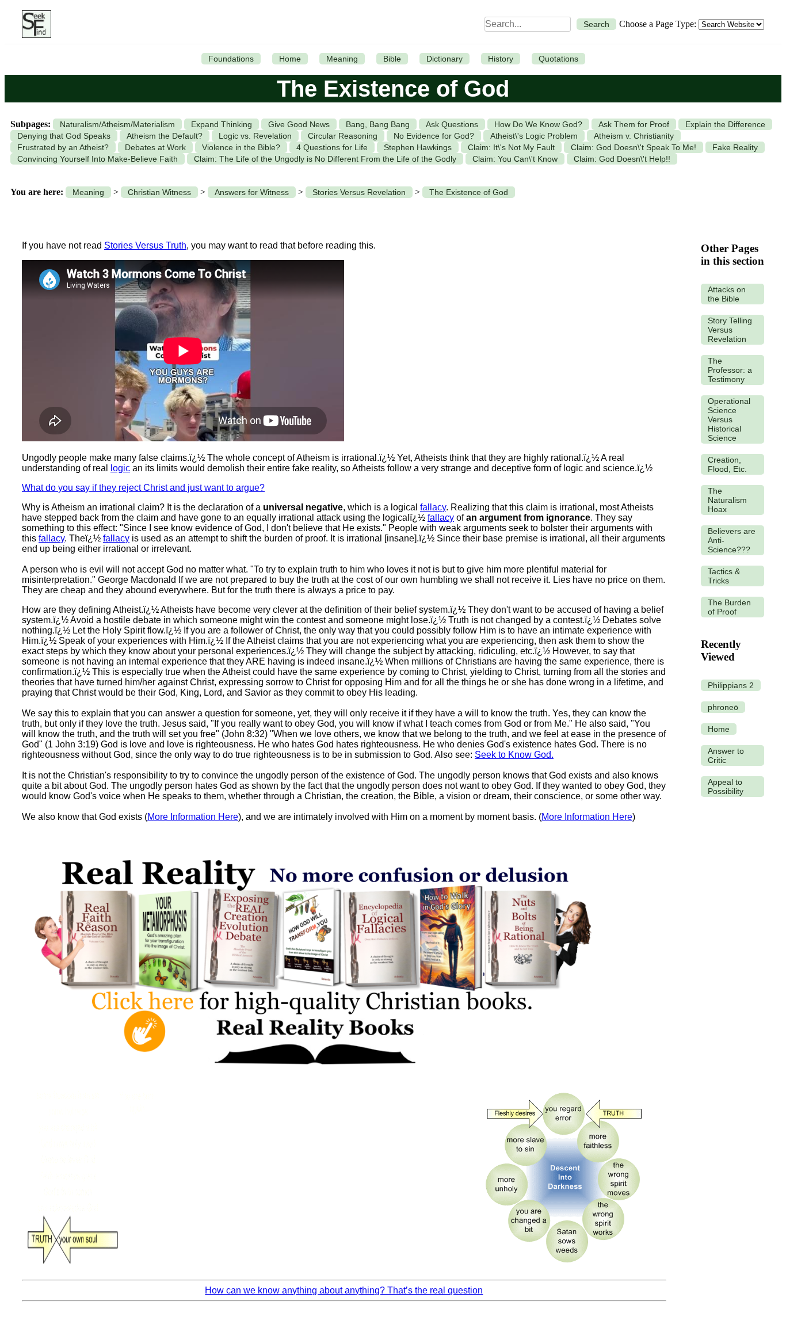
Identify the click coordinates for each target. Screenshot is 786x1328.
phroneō (723, 707)
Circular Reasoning (342, 135)
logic (120, 468)
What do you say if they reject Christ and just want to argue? (143, 488)
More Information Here (192, 817)
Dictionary (444, 58)
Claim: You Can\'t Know (515, 158)
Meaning (342, 58)
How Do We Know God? (538, 124)
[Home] (33, 24)
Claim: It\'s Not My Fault (511, 147)
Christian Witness (159, 192)
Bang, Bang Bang (378, 124)
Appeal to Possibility (725, 786)
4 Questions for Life (332, 147)
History (500, 58)
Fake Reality (735, 147)
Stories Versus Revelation (359, 192)
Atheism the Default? (165, 135)
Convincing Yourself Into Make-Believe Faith (97, 158)
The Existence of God (468, 192)
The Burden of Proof (729, 607)
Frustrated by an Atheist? (63, 147)
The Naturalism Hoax (727, 500)
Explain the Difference (725, 124)
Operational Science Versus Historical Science (729, 419)
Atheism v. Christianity (634, 135)
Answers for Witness (252, 192)
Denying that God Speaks (63, 135)
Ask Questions (452, 124)
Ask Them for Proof (633, 124)
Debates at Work (155, 147)
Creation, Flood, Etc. (727, 464)
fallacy (433, 507)
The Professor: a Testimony (730, 370)
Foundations (231, 58)
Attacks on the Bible (727, 294)
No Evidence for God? (434, 135)
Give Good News (299, 124)
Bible (392, 58)
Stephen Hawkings (418, 147)
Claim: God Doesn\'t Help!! (622, 158)
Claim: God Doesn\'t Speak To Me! (633, 147)
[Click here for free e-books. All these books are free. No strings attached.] (312, 1077)
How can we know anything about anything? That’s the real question (344, 1290)
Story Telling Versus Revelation (730, 330)
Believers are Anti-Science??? (732, 540)
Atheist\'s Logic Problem (534, 135)
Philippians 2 (731, 685)
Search (596, 24)
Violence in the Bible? (241, 147)
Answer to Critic (726, 755)
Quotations (558, 58)
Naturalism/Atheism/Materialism (117, 124)
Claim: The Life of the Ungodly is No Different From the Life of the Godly (325, 158)
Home (290, 58)
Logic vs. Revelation (255, 135)
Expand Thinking (221, 124)
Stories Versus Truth (145, 245)
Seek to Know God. (514, 755)
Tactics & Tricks (724, 576)
